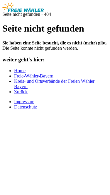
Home (20, 70)
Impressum (24, 101)
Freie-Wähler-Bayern (33, 75)
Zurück (21, 91)
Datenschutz (25, 106)
